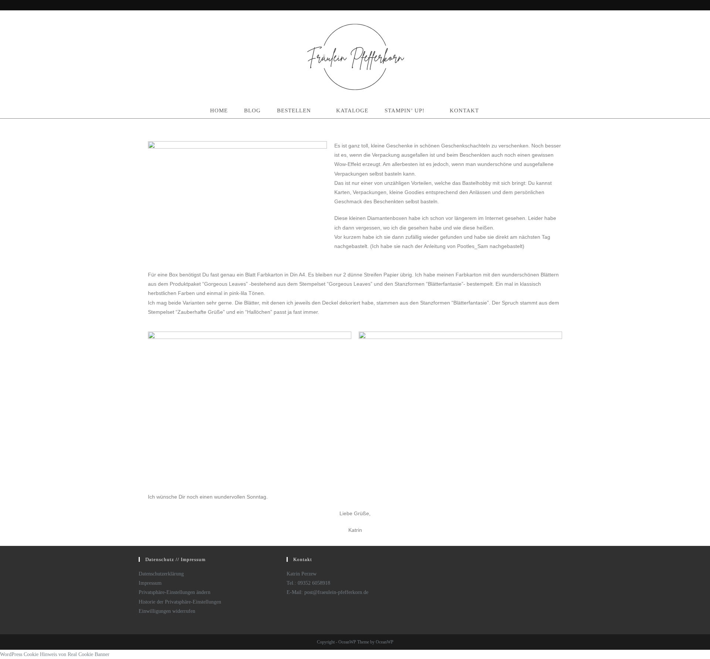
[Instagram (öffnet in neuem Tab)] (574, 6)
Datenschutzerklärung (161, 574)
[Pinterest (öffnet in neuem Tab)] (566, 6)
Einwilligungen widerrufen (167, 611)
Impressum (150, 583)
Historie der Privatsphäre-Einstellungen (180, 602)
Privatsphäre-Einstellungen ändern (174, 592)
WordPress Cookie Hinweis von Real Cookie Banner (54, 654)
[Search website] (497, 110)
